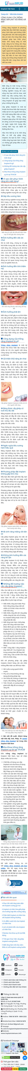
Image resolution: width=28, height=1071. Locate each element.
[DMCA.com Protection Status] (10, 1057)
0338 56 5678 (21, 1021)
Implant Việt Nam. (12, 1053)
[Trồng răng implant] (14, 957)
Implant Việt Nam (8, 9)
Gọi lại (15, 1069)
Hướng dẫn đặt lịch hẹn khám (15, 987)
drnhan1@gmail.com (16, 1024)
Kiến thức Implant (16, 14)
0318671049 (16, 1001)
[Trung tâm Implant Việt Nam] (14, 893)
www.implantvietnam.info (11, 1033)
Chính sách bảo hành (11, 982)
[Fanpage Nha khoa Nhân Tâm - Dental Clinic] (14, 1047)
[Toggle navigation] (25, 8)
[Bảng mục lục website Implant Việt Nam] (19, 9)
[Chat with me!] (25, 1054)
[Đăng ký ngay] (14, 883)
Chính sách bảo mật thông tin (14, 980)
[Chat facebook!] (25, 1059)
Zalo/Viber (23, 1069)
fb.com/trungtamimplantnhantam (14, 1029)
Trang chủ (4, 14)
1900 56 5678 (13, 1016)
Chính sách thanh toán (12, 984)
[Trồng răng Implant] (14, 3)
